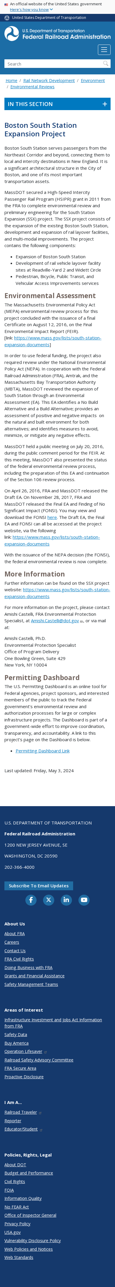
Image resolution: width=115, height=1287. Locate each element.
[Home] (57, 35)
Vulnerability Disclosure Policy (32, 1240)
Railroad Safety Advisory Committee (38, 1060)
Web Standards (18, 1257)
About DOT (15, 1164)
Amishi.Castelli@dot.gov (55, 620)
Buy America (16, 1043)
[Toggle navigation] (104, 50)
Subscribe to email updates (39, 886)
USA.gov (12, 1232)
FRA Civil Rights (19, 959)
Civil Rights (14, 1181)
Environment (93, 80)
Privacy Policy (17, 1223)
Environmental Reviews (32, 86)
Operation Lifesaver (23, 1051)
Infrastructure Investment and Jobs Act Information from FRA (53, 1023)
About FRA (14, 933)
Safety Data (15, 1034)
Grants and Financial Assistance (34, 976)
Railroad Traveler (20, 1112)
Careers (11, 942)
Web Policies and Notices (28, 1249)
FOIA (9, 1190)
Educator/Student (21, 1129)
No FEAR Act (16, 1207)
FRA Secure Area (20, 1068)
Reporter (12, 1120)
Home (11, 80)
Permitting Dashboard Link (43, 751)
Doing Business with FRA (28, 967)
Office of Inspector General (30, 1215)
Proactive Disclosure (24, 1076)
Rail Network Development (49, 80)
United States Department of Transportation (49, 17)
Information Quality (23, 1198)
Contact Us (15, 950)
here (52, 517)
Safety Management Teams (31, 984)
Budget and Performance (28, 1173)
